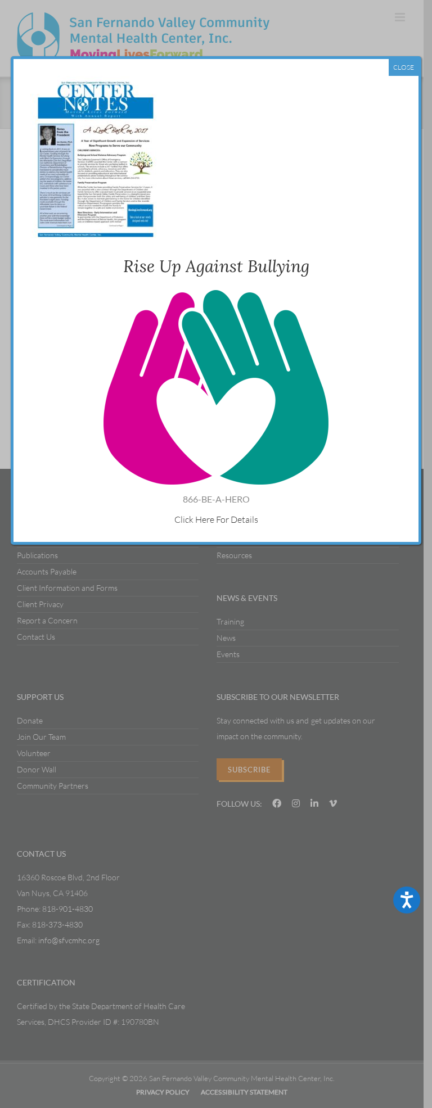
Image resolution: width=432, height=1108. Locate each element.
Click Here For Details (216, 519)
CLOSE (403, 67)
